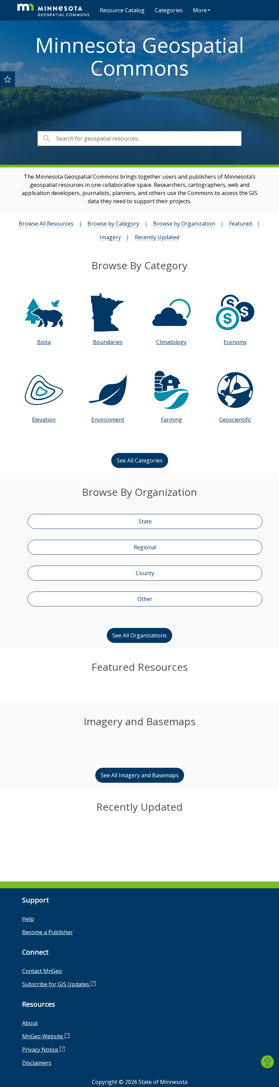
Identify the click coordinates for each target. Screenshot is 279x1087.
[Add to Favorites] (7, 78)
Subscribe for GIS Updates (56, 984)
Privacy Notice (41, 1049)
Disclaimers (36, 1063)
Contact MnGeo (42, 971)
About (30, 1023)
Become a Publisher (47, 932)
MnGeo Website (43, 1036)
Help (28, 919)
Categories (169, 10)
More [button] (200, 10)
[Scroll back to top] (267, 1061)
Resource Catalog (122, 10)
